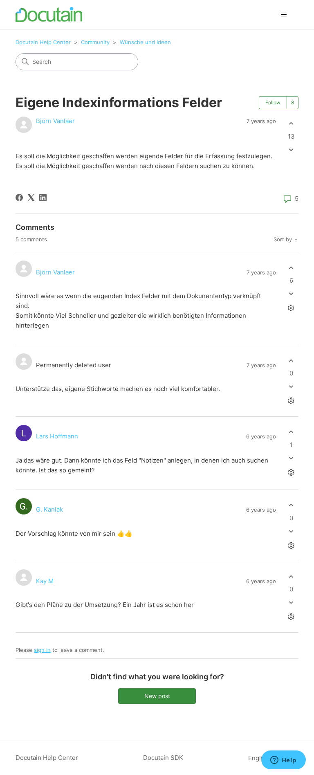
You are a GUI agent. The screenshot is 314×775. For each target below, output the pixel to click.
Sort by (284, 239)
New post (157, 695)
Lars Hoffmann (57, 436)
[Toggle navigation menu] (283, 14)
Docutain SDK (163, 758)
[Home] (49, 14)
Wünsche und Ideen (145, 42)
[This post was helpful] (291, 124)
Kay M (45, 581)
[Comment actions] (291, 308)
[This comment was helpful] (291, 268)
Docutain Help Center (43, 42)
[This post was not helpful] (291, 149)
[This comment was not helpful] (291, 294)
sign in (42, 650)
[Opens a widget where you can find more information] (283, 760)
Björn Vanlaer (55, 121)
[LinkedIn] (43, 197)
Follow (272, 102)
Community (95, 42)
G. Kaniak (49, 509)
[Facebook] (19, 197)
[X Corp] (31, 197)
